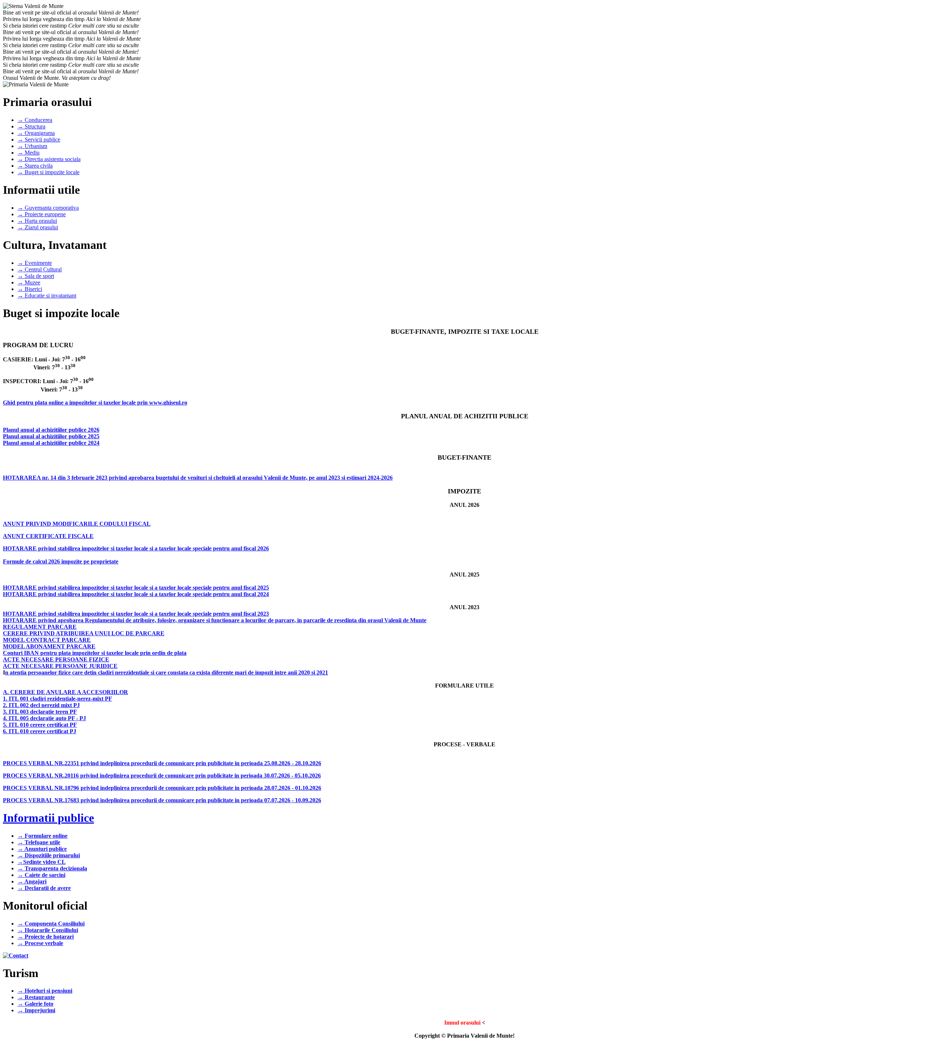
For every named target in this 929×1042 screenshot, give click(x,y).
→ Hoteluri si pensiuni (44, 991)
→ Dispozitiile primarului (48, 855)
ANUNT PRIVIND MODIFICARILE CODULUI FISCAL (77, 524)
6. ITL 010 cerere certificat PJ (39, 731)
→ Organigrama (36, 133)
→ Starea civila (35, 166)
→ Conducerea (34, 120)
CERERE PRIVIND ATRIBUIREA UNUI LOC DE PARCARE (83, 633)
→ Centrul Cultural (39, 269)
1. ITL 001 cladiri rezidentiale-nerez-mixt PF (57, 699)
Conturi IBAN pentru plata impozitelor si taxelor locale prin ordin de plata (95, 653)
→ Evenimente (34, 263)
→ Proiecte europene (41, 214)
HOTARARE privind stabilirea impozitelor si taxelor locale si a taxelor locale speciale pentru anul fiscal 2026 (136, 548)
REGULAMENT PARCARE (40, 627)
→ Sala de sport (35, 276)
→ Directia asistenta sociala (49, 159)
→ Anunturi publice (42, 849)
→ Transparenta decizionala (52, 868)
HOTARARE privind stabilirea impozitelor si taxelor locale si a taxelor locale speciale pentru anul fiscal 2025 (136, 587)
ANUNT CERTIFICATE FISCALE (48, 536)
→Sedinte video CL (41, 862)
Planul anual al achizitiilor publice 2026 (51, 430)
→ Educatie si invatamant (46, 295)
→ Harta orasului (37, 221)
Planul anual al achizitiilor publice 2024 (51, 443)
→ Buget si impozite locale (48, 172)
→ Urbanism (32, 146)
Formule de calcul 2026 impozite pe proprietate (60, 561)
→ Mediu (28, 152)
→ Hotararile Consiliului (47, 930)
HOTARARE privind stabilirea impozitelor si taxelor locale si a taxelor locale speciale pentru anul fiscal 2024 (136, 594)
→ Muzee (28, 282)
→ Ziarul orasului (37, 227)
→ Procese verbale (40, 943)
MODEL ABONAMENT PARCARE (49, 646)
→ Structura (31, 126)
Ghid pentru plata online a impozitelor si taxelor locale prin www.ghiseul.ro (95, 402)
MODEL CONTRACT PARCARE (47, 640)
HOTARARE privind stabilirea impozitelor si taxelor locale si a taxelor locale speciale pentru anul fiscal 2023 (136, 614)
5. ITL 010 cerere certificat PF (40, 725)
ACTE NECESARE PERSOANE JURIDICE (60, 666)
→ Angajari (31, 881)
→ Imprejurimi (36, 1010)
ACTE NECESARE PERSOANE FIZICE (56, 659)
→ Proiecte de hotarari (45, 937)
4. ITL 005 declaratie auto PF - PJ (44, 718)
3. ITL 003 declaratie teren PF (40, 712)
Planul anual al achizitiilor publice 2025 (51, 436)
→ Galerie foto (35, 1004)
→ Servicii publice (38, 139)
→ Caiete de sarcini (41, 875)
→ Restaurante (36, 997)
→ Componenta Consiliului (51, 923)
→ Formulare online (42, 836)
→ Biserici (29, 289)
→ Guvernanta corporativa (48, 208)
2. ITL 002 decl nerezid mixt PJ (41, 705)
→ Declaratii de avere (44, 888)
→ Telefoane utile (38, 842)
